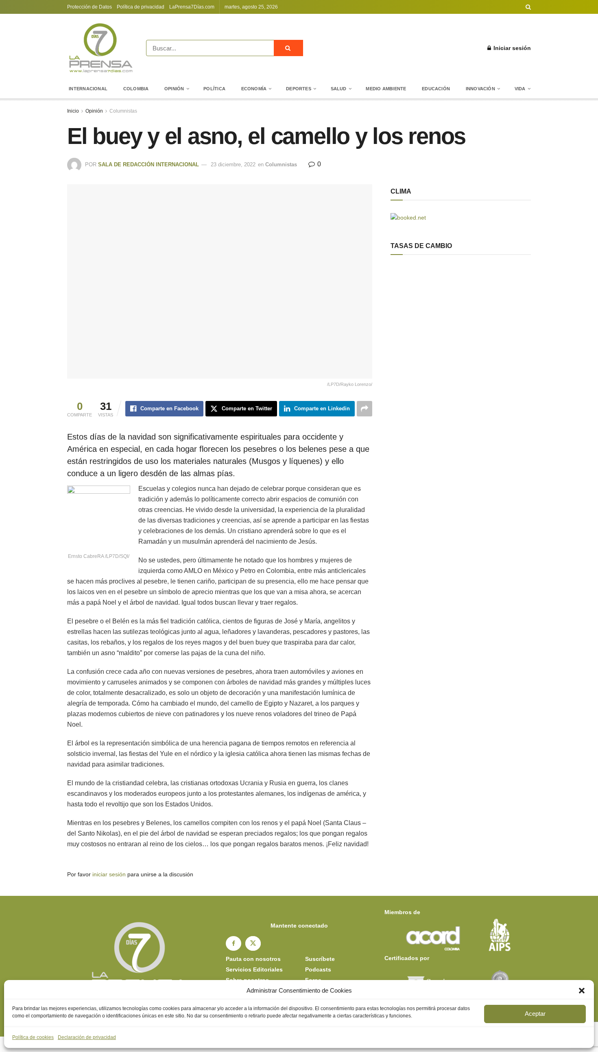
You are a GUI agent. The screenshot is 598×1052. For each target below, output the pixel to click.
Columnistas (123, 111)
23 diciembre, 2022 (233, 164)
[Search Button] (528, 7)
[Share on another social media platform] (364, 408)
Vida (520, 88)
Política (214, 88)
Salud (339, 88)
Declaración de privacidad (87, 1037)
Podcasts (318, 969)
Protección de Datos (89, 7)
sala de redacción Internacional (148, 164)
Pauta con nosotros (253, 959)
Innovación (480, 88)
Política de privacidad (140, 7)
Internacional (88, 88)
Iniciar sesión (511, 48)
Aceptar (535, 1013)
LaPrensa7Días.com (191, 7)
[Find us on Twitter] (253, 943)
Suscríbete (320, 959)
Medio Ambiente (386, 88)
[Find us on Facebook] (233, 943)
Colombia (136, 88)
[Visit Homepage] (101, 48)
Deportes (298, 88)
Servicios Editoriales (254, 969)
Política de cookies (33, 1037)
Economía (254, 88)
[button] (582, 991)
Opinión (174, 88)
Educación (436, 88)
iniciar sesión (109, 874)
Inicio (73, 111)
